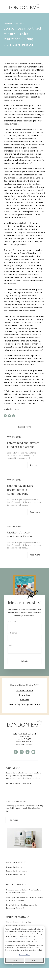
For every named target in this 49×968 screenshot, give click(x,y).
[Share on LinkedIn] (13, 415)
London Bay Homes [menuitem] (14, 867)
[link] (24, 723)
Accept (15, 960)
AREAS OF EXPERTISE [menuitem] (16, 862)
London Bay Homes (11, 409)
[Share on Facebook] (5, 415)
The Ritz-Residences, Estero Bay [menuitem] (18, 922)
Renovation (24, 695)
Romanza (24, 699)
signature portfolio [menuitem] (17, 917)
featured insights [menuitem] (16, 884)
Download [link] (14, 820)
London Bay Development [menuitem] (16, 871)
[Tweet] (9, 415)
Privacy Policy (20, 939)
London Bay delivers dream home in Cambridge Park (20, 489)
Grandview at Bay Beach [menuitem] (16, 926)
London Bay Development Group (24, 704)
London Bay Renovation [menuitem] (15, 874)
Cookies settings (24, 955)
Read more (35, 465)
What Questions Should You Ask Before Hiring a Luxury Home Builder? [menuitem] (24, 899)
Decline (34, 960)
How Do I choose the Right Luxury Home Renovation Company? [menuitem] (22, 906)
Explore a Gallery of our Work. (19, 783)
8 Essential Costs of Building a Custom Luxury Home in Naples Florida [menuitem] (24, 891)
